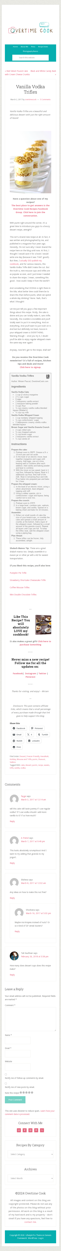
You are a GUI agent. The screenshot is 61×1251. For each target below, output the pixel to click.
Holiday (13, 759)
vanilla (17, 768)
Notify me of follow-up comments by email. (24, 1078)
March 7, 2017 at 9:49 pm (33, 841)
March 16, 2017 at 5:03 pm (38, 913)
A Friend (25, 838)
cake (23, 765)
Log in (41, 1238)
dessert (28, 765)
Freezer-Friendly (33, 756)
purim (34, 759)
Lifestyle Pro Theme (34, 1235)
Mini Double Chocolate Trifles (23, 594)
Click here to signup (30, 367)
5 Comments (45, 100)
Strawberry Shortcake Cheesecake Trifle (28, 580)
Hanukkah (44, 756)
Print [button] (47, 378)
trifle (11, 768)
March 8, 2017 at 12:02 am (33, 883)
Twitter (42, 673)
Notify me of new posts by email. (20, 1087)
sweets (46, 765)
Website (8, 1061)
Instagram (30, 673)
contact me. (30, 1222)
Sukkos (13, 762)
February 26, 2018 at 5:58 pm (34, 956)
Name (8, 1035)
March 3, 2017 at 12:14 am (33, 799)
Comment (10, 1005)
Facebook (18, 673)
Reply (12, 821)
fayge (23, 796)
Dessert (23, 756)
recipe (40, 765)
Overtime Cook (30, 28)
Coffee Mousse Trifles (19, 587)
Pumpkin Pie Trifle (18, 573)
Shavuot (41, 759)
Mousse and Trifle (24, 759)
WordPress (32, 1238)
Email (8, 1048)
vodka (23, 768)
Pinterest (30, 677)
